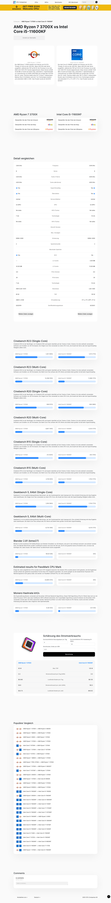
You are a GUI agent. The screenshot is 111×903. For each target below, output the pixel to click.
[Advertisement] (55, 15)
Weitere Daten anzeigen (25, 314)
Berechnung (69, 654)
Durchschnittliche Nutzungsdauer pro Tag (55, 639)
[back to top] (108, 896)
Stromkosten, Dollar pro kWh (51, 646)
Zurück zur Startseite (29, 38)
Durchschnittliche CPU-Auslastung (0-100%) (81, 640)
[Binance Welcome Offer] (16, 7)
